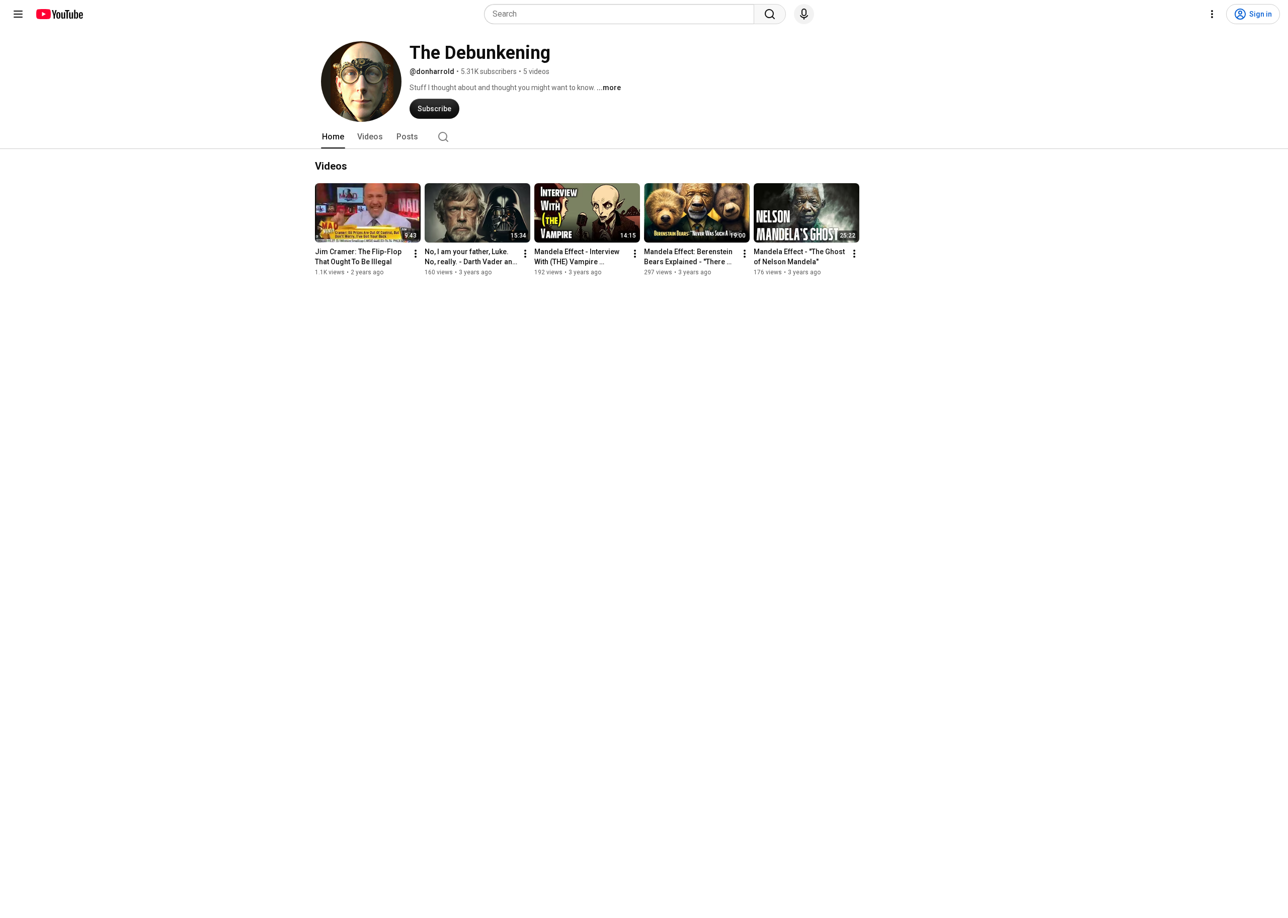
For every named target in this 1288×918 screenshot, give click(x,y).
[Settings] (1212, 14)
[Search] (770, 14)
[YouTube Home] (59, 14)
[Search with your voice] (804, 14)
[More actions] (416, 254)
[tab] (333, 137)
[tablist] (644, 137)
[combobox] (622, 14)
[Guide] (18, 14)
